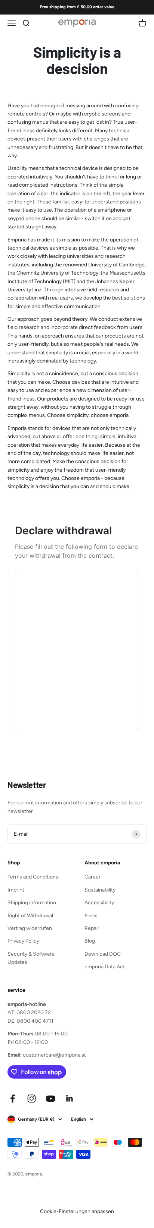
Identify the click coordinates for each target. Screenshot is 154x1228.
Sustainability (100, 890)
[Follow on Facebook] (12, 1099)
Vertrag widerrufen (29, 928)
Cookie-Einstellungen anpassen (77, 1211)
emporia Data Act (104, 966)
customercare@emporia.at (54, 1055)
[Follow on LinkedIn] (70, 1099)
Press (91, 915)
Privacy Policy (23, 941)
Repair (91, 928)
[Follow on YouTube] (51, 1099)
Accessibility (99, 902)
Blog (89, 941)
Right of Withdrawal (30, 915)
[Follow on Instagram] (32, 1099)
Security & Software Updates (31, 958)
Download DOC (102, 954)
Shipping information (31, 902)
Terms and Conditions (32, 877)
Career (92, 877)
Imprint (15, 890)
